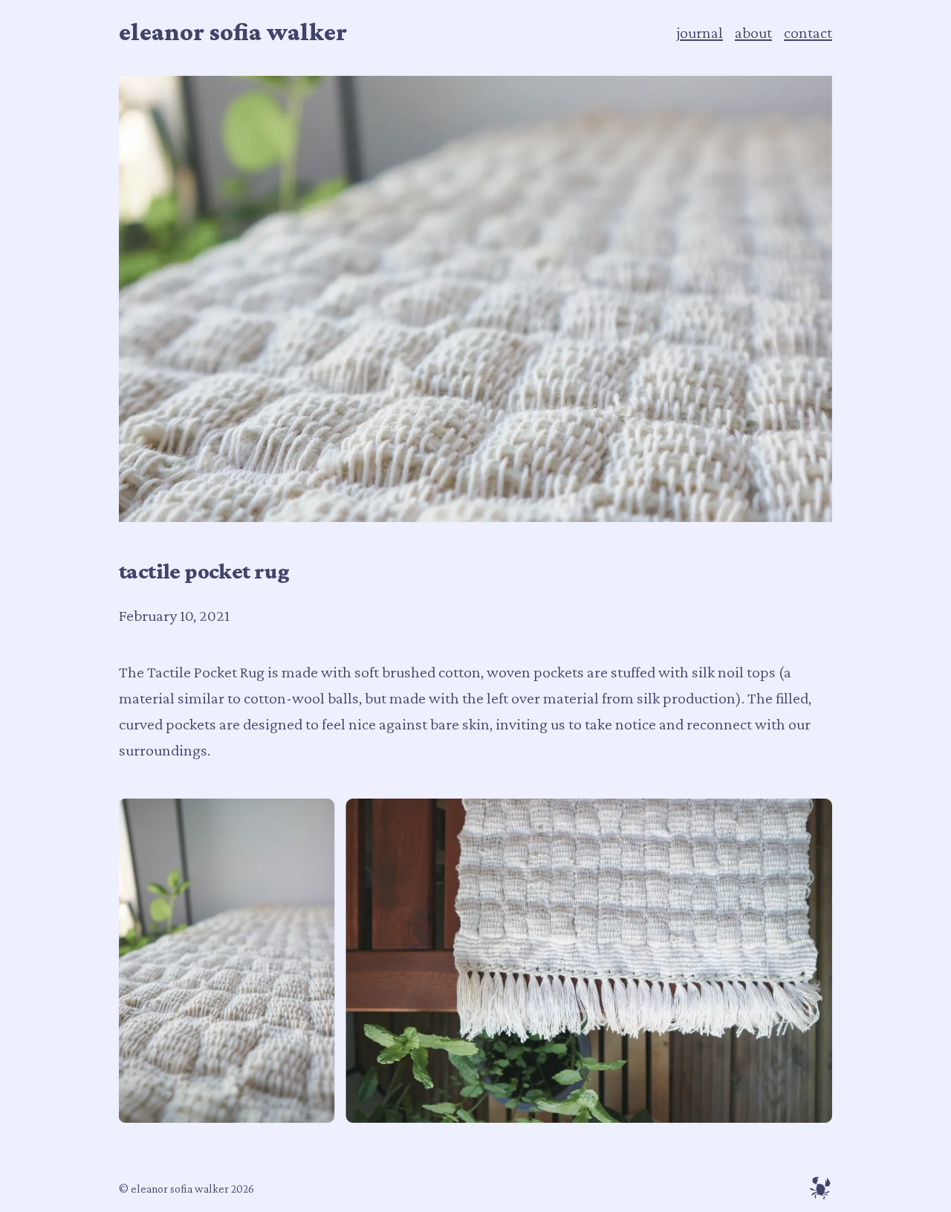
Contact (808, 32)
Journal (699, 32)
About (753, 32)
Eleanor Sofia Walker (233, 31)
